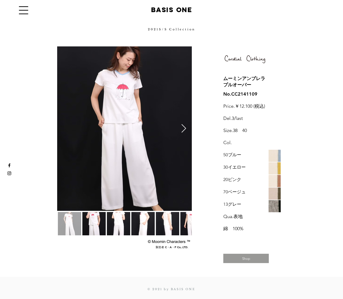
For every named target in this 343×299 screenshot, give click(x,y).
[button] (23, 10)
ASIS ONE (174, 10)
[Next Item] (183, 128)
